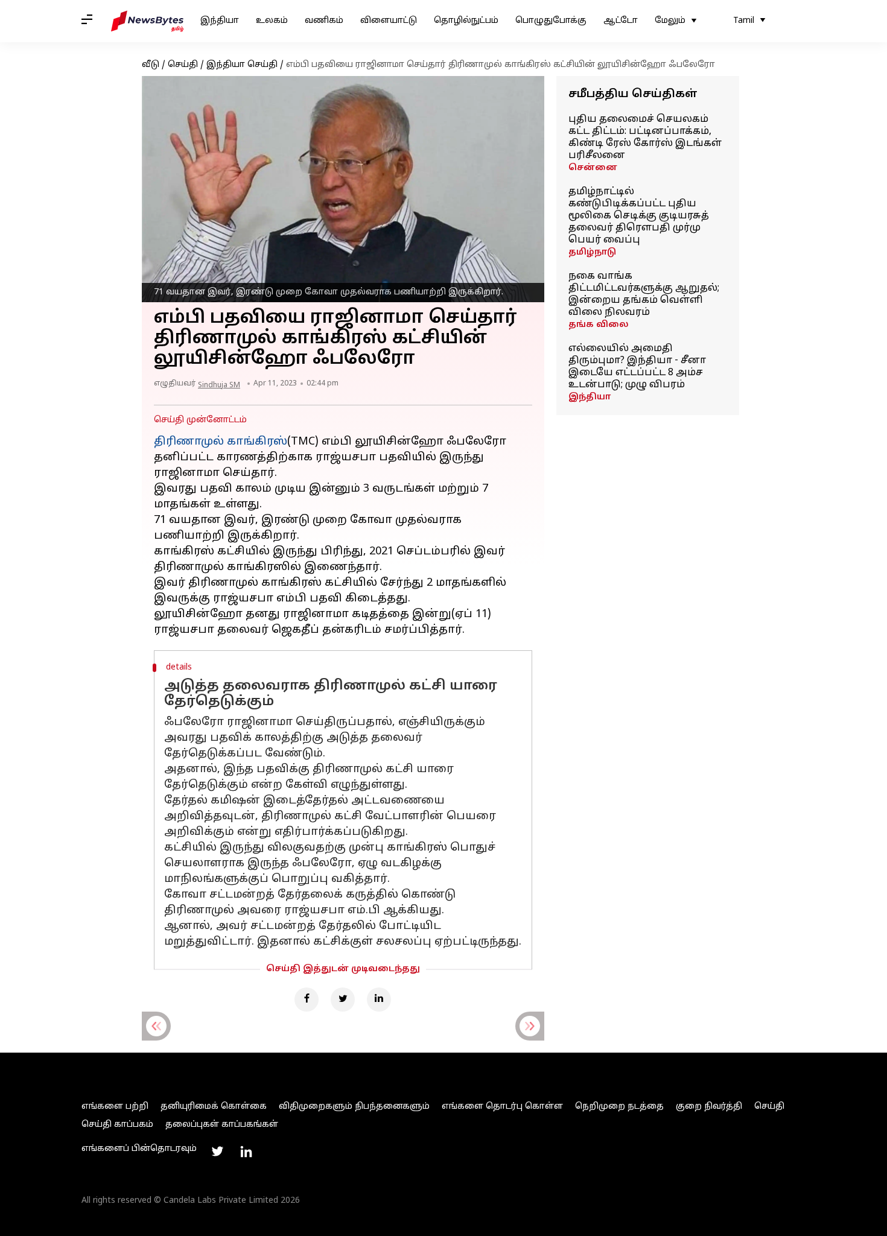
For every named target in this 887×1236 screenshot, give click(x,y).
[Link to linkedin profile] (246, 1151)
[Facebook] (306, 999)
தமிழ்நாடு (592, 252)
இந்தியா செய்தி (242, 65)
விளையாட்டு (388, 21)
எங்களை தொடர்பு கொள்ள (502, 1106)
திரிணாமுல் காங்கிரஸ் (220, 442)
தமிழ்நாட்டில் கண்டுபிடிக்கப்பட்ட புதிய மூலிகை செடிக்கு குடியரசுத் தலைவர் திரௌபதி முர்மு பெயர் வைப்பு (638, 216)
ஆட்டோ (620, 21)
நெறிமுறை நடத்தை (619, 1106)
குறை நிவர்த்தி (709, 1106)
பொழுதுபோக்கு (551, 21)
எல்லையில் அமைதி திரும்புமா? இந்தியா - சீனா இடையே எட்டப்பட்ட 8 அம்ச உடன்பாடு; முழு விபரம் (637, 367)
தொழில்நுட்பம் (466, 21)
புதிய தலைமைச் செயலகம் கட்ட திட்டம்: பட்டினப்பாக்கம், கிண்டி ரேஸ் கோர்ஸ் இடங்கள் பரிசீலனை (645, 137)
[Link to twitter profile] (217, 1151)
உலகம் (272, 21)
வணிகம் (324, 21)
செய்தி (183, 65)
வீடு (150, 65)
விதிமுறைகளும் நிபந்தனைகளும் (354, 1106)
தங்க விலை (598, 325)
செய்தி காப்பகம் (117, 1125)
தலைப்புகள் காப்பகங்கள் (221, 1125)
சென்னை (592, 168)
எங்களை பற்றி (114, 1106)
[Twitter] (343, 999)
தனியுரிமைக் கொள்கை (214, 1106)
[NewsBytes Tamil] (147, 21)
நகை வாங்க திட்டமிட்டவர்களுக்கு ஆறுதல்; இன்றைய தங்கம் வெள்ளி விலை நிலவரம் (643, 294)
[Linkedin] (379, 999)
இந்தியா (219, 21)
